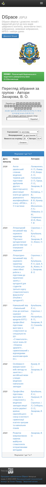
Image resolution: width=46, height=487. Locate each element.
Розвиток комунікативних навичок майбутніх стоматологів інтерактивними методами (20, 441)
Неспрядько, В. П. (36, 318)
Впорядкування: (16, 135)
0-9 (18, 103)
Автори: (32, 138)
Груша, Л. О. (36, 182)
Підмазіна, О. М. (37, 213)
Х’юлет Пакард (16, 481)
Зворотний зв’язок (30, 481)
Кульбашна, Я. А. (36, 235)
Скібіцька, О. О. (37, 407)
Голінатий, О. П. (36, 179)
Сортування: (12, 132)
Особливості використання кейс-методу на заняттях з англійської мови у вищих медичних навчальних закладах (20, 375)
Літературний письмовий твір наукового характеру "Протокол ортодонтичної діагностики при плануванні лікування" (20, 239)
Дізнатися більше (10, 36)
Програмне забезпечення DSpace (14, 476)
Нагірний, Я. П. (36, 398)
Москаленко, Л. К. (37, 207)
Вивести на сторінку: (13, 138)
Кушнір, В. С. (37, 202)
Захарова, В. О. (36, 187)
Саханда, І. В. (36, 326)
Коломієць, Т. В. (37, 193)
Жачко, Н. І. (37, 243)
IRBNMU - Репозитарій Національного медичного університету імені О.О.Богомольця (20, 76)
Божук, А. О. (36, 173)
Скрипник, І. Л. (36, 229)
